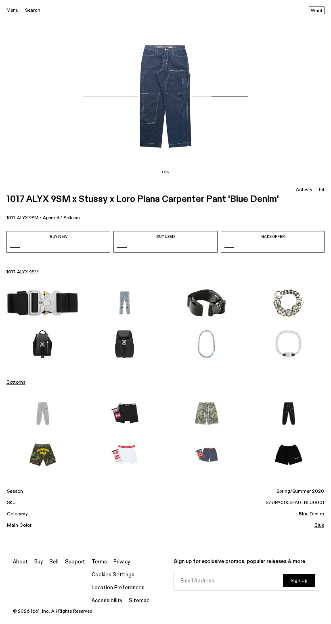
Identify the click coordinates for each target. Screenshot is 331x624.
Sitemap (139, 600)
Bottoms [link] (15, 382)
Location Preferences (118, 587)
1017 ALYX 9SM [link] (22, 272)
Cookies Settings (113, 575)
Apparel (51, 218)
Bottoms (71, 218)
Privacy (121, 562)
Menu (12, 10)
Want (317, 10)
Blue (319, 525)
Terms (99, 562)
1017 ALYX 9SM (22, 218)
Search (32, 10)
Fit (322, 189)
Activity (304, 189)
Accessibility (107, 600)
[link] (42, 303)
